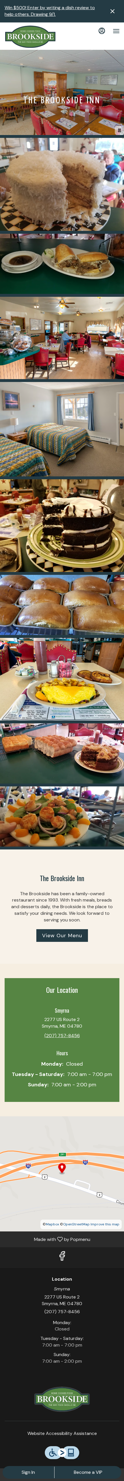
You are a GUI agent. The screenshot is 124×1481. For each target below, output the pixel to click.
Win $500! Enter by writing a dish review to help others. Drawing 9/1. (50, 11)
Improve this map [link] (105, 1224)
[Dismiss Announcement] (112, 11)
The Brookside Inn (62, 1399)
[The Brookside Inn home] (30, 37)
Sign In (28, 1472)
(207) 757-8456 (62, 1312)
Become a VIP (88, 1472)
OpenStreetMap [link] (76, 1224)
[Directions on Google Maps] (62, 1173)
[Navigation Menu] (116, 31)
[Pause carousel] (119, 130)
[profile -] (101, 30)
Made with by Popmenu (47, 1239)
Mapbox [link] (52, 1224)
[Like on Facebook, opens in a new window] (62, 1257)
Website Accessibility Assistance (62, 1433)
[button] (62, 184)
